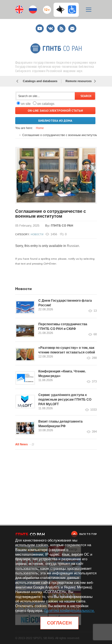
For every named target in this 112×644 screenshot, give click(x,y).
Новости (37, 234)
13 (95, 310)
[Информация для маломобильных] (72, 9)
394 (94, 431)
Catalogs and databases (40, 81)
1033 (93, 409)
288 (94, 357)
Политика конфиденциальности (69, 611)
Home (40, 128)
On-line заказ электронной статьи (55, 110)
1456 (54, 234)
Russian (73, 246)
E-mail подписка (72, 28)
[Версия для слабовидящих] (61, 9)
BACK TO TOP (88, 534)
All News (21, 444)
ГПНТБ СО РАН (62, 225)
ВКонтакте (50, 26)
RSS (60, 26)
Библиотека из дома (55, 121)
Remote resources (79, 81)
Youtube (40, 26)
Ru (33, 9)
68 (95, 334)
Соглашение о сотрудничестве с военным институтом (50, 213)
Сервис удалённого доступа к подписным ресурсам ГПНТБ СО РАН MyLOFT (64, 399)
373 (94, 381)
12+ (46, 7)
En (19, 9)
